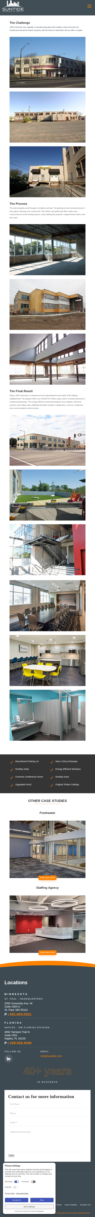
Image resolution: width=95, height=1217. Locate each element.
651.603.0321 (21, 1014)
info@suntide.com (51, 1056)
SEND (11, 1156)
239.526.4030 (21, 1043)
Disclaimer (85, 1213)
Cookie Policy (57, 1213)
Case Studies (71, 1205)
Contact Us (85, 1205)
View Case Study (47, 878)
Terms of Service (71, 1213)
